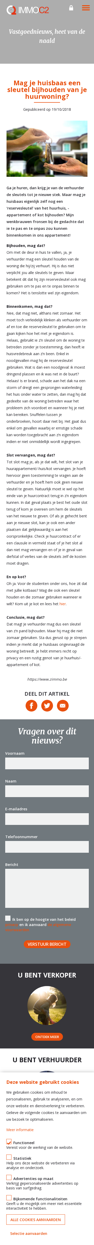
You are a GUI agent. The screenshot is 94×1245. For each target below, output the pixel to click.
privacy (11, 924)
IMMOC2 (28, 10)
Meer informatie (20, 1129)
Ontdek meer (47, 1036)
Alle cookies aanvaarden (35, 1219)
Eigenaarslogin (71, 7)
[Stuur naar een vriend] (63, 706)
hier (63, 603)
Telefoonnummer (21, 836)
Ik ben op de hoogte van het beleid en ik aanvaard (40, 924)
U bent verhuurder (47, 1059)
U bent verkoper (47, 974)
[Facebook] (31, 706)
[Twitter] (47, 706)
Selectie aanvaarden (28, 1233)
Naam (10, 781)
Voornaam (15, 753)
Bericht (11, 864)
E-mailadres (16, 808)
